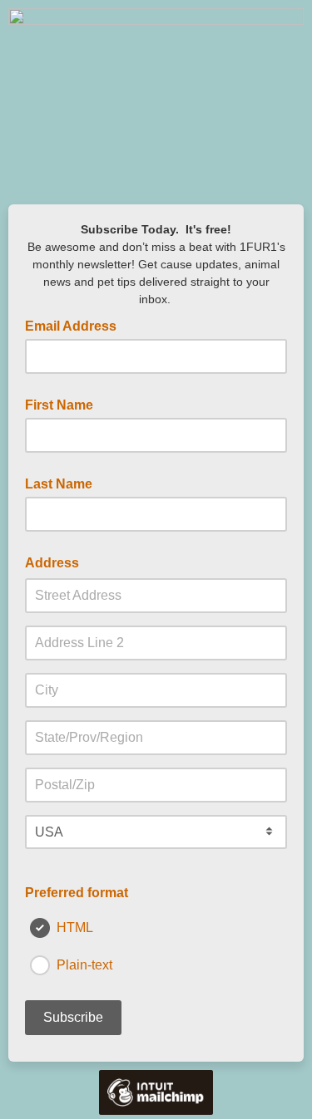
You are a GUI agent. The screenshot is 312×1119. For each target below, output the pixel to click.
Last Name (58, 484)
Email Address (75, 325)
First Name (59, 405)
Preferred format (76, 893)
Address (52, 563)
